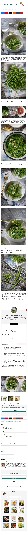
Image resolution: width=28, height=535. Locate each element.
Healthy (13, 420)
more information (20, 413)
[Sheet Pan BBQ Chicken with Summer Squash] (6, 505)
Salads (25, 420)
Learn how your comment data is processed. (19, 461)
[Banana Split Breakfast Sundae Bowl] (6, 521)
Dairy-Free (6, 420)
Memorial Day (19, 420)
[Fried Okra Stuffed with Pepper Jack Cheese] (6, 528)
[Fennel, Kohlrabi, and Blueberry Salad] (21, 512)
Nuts (21, 420)
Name (2, 451)
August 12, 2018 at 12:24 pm (8, 428)
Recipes (24, 420)
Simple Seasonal (14, 4)
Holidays (15, 420)
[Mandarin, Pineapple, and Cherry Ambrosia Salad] (13, 521)
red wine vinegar (13, 421)
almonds (4, 421)
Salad (15, 421)
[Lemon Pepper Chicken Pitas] (14, 512)
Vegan (18, 421)
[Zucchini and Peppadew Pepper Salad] (6, 512)
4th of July (4, 420)
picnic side (9, 421)
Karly (5, 427)
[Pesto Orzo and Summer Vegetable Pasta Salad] (21, 505)
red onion (11, 421)
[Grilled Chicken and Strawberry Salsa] (13, 528)
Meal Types (17, 420)
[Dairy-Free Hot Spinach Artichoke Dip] (21, 521)
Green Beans (11, 420)
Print (14, 324)
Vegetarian (20, 421)
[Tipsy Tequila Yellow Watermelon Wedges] (21, 528)
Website (2, 456)
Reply (3, 431)
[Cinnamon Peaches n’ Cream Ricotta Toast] (14, 505)
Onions (22, 420)
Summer (16, 421)
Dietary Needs (9, 420)
